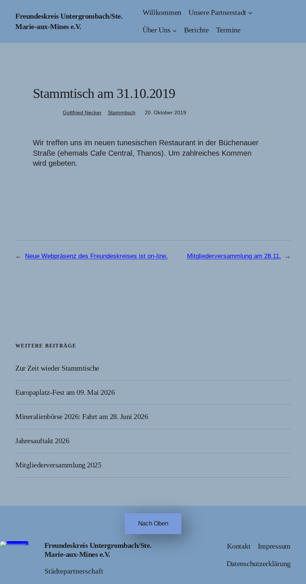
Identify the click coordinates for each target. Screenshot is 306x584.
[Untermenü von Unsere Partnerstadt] (250, 12)
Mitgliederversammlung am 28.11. (234, 256)
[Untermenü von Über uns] (174, 30)
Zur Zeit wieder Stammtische (57, 368)
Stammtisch (121, 112)
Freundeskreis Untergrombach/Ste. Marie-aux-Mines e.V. (98, 549)
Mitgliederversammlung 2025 (58, 465)
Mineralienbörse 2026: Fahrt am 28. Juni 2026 (81, 416)
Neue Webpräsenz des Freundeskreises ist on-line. (96, 256)
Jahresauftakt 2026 (42, 441)
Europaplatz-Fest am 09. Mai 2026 (65, 392)
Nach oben (153, 523)
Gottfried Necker (82, 112)
